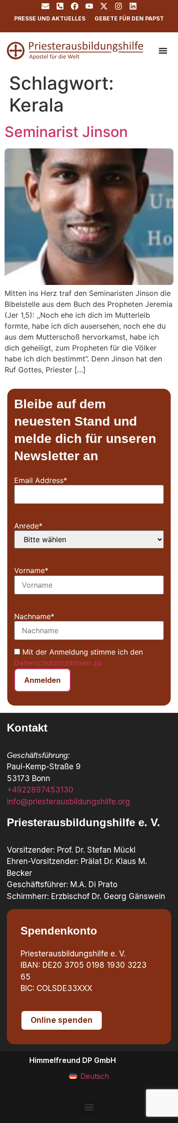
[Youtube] (89, 6)
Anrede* (28, 525)
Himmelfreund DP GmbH (72, 1060)
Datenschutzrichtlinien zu (57, 662)
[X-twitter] (104, 6)
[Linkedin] (133, 6)
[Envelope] (45, 6)
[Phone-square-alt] (60, 6)
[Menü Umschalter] (163, 50)
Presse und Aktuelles (49, 18)
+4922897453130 (40, 789)
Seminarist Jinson (66, 132)
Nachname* (34, 616)
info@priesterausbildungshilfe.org (68, 801)
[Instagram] (118, 6)
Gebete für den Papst (129, 18)
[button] (89, 1107)
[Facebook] (74, 6)
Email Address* (40, 480)
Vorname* (31, 570)
